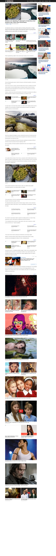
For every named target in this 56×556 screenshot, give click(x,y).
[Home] (10, 1)
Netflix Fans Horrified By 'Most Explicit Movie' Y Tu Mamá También (44, 26)
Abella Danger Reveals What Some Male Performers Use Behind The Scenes (43, 61)
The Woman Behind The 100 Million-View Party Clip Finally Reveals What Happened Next (43, 14)
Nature (10, 23)
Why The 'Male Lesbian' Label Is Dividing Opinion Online (43, 73)
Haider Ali (7, 23)
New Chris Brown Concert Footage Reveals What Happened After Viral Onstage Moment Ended (43, 49)
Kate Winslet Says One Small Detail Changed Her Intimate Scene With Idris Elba (44, 37)
